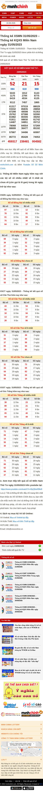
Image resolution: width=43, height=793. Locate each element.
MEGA (4, 17)
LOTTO (30, 17)
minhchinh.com (6, 165)
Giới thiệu (8, 781)
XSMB (21, 13)
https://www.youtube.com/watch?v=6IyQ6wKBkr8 (21, 489)
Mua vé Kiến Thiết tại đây (23, 521)
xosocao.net (33, 1)
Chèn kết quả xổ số (30, 781)
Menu (39, 5)
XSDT (30, 13)
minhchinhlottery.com (11, 1)
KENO (39, 17)
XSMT (13, 13)
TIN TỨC (39, 13)
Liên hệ (17, 781)
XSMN (4, 13)
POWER (13, 17)
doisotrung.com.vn (23, 1)
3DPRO (21, 17)
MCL (41, 784)
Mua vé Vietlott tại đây (19, 518)
